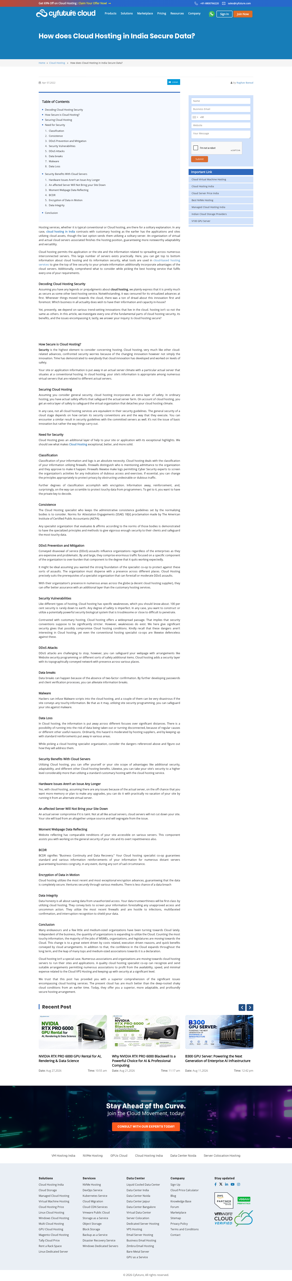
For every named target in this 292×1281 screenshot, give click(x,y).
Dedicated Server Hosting (143, 1224)
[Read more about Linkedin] (226, 1184)
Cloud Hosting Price (51, 1207)
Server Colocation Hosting (222, 1156)
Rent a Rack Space (50, 1246)
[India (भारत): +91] (195, 117)
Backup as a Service (95, 1235)
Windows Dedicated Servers (100, 1246)
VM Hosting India (63, 1156)
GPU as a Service (137, 1257)
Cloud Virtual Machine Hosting (209, 179)
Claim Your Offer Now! (92, 3)
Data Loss (54, 166)
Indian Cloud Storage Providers (209, 214)
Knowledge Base (181, 1201)
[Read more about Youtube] (233, 1184)
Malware (54, 161)
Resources (177, 13)
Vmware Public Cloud (96, 1212)
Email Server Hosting (140, 1235)
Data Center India (138, 1190)
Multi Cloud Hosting (51, 1224)
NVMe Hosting (93, 1156)
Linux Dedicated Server (53, 1251)
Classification (56, 130)
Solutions (127, 13)
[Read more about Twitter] (221, 1184)
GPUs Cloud (118, 1156)
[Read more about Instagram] (238, 1184)
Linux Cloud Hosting (51, 1212)
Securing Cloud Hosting (58, 119)
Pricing (161, 13)
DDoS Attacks (57, 151)
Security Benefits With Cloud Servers (66, 174)
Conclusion (51, 212)
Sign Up (175, 1184)
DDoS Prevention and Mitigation (67, 141)
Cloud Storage (48, 1190)
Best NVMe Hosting (202, 200)
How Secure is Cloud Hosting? (62, 114)
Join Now (243, 14)
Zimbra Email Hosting (140, 1246)
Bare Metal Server (138, 1251)
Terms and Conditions (185, 1229)
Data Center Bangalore (141, 1207)
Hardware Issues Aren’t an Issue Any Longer (74, 179)
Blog (173, 1196)
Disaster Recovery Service (99, 1240)
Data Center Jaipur (138, 1201)
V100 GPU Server (201, 221)
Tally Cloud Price (49, 1240)
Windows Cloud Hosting (54, 1218)
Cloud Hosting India (203, 186)
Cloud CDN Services (95, 1207)
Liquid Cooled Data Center (143, 1184)
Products (110, 13)
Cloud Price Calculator (185, 1190)
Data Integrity (57, 205)
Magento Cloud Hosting (54, 1235)
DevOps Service (92, 1190)
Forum (175, 1207)
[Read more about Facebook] (215, 1184)
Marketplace (145, 13)
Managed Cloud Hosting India (208, 207)
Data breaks (56, 156)
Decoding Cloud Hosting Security (64, 109)
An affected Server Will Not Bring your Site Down (77, 185)
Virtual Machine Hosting (54, 1201)
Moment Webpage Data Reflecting (68, 190)
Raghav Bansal (245, 82)
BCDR (52, 195)
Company (194, 13)
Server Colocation (138, 1218)
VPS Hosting (134, 1229)
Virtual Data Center (139, 1212)
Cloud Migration (93, 1201)
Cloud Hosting (57, 62)
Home (42, 62)
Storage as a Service (95, 1218)
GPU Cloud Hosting (51, 1229)
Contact (175, 1235)
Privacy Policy (179, 1224)
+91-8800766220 (209, 3)
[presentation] (242, 1007)
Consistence (56, 136)
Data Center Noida (183, 1156)
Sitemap (176, 1218)
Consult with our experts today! (146, 1126)
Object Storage (92, 1224)
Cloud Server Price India (205, 193)
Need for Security (55, 125)
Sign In (224, 14)
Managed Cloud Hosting (54, 1196)
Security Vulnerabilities (62, 146)
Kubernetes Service (95, 1196)
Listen (175, 82)
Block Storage (91, 1229)
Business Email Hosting (141, 1240)
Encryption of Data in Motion (65, 200)
